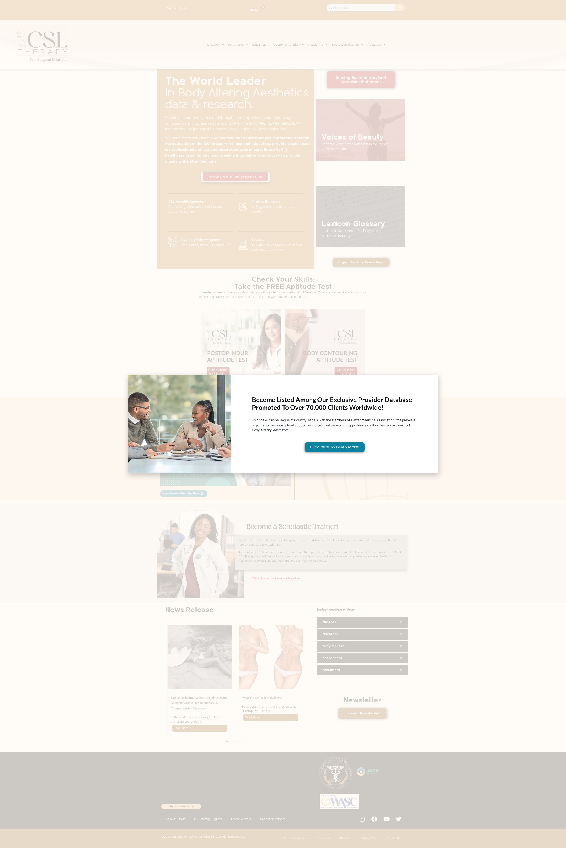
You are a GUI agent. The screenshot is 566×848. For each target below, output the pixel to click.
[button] (432, 380)
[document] (283, 424)
